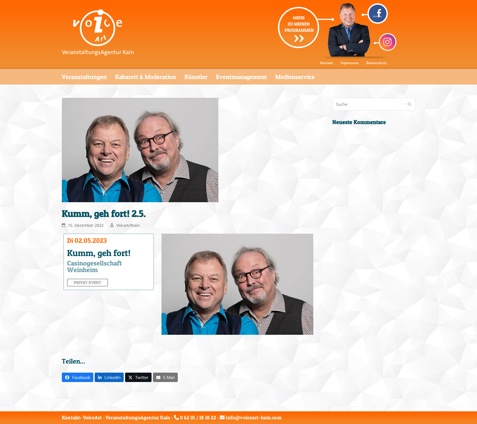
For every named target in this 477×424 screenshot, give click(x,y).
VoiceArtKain (128, 225)
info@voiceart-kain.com (253, 417)
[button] (77, 377)
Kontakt (326, 62)
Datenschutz (376, 62)
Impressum (350, 62)
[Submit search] (409, 104)
